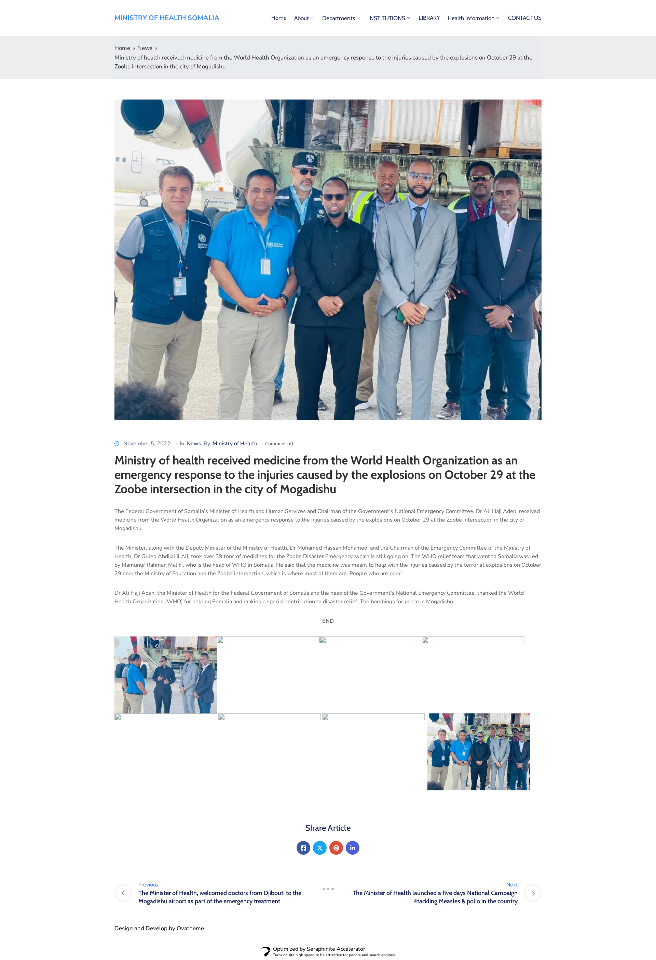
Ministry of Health (235, 443)
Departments (338, 18)
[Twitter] (320, 848)
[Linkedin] (352, 848)
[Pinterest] (336, 848)
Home (279, 17)
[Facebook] (303, 848)
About (301, 18)
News (144, 48)
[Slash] (328, 888)
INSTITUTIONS (386, 18)
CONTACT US (525, 17)
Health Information (471, 18)
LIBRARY (429, 17)
